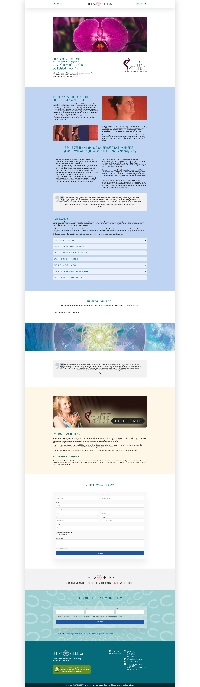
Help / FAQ (115, 651)
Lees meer (106, 305)
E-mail (58, 517)
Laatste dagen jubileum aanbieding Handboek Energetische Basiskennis (89, 634)
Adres (58, 502)
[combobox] (103, 520)
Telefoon (104, 517)
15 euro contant (62, 534)
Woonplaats (104, 509)
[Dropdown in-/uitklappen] (142, 4)
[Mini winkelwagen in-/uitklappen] (145, 4)
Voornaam (59, 495)
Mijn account (116, 654)
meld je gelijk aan (132, 305)
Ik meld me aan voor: (61, 524)
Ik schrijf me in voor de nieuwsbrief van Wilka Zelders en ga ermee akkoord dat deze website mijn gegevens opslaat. (91, 616)
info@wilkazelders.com (134, 659)
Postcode (59, 509)
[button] (100, 240)
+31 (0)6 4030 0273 (133, 662)
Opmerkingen (59, 538)
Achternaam (105, 495)
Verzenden (100, 553)
